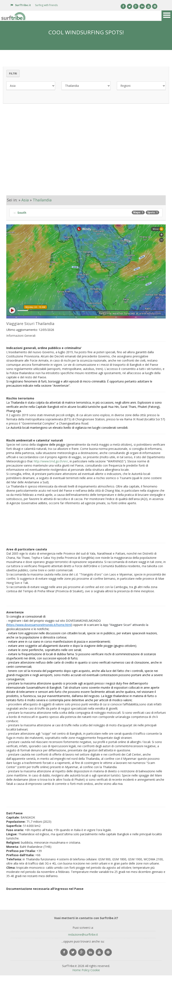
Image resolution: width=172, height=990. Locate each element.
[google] (81, 952)
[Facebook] (123, 6)
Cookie (95, 970)
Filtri (13, 73)
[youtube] (99, 952)
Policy (86, 970)
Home (76, 970)
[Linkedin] (142, 6)
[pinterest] (108, 952)
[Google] (135, 6)
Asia (25, 199)
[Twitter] (129, 6)
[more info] (13, 15)
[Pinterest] (154, 6)
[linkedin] (90, 952)
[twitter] (73, 952)
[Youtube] (148, 6)
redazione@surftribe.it (83, 934)
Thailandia (42, 199)
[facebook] (64, 952)
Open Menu (167, 15)
